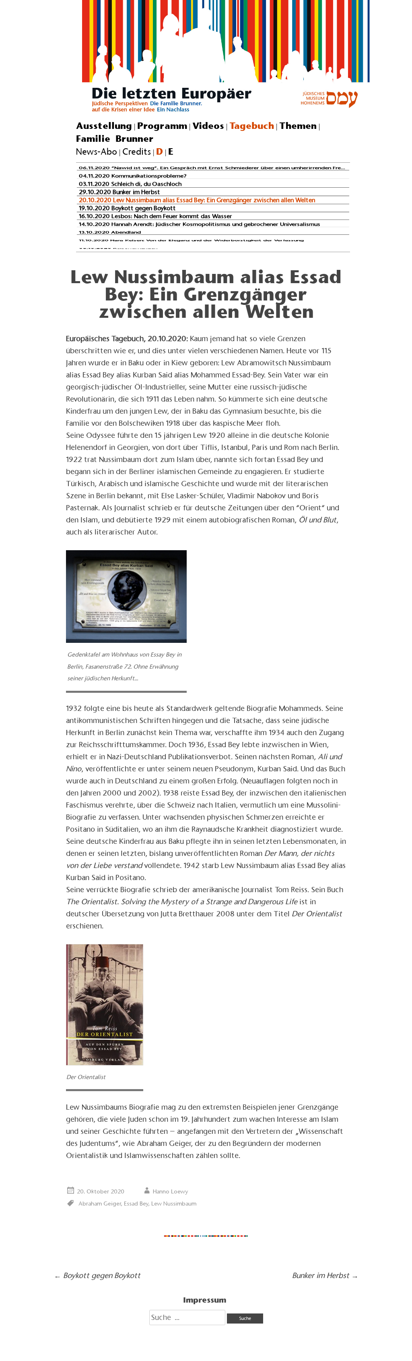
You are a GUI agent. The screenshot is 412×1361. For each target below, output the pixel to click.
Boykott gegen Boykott (97, 1275)
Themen (298, 125)
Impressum (204, 1300)
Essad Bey (136, 1203)
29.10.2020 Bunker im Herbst (119, 191)
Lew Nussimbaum (173, 1203)
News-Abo (96, 151)
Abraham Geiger (99, 1203)
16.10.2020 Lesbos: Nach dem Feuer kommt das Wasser (155, 216)
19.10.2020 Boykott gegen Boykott (127, 207)
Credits (136, 151)
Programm (162, 125)
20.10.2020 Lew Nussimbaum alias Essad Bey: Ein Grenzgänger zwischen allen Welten (197, 200)
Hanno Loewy (170, 1191)
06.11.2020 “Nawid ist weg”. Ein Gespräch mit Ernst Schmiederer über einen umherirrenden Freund (215, 168)
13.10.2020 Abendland (110, 232)
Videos (208, 125)
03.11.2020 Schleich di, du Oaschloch (130, 183)
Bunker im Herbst (325, 1275)
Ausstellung (104, 125)
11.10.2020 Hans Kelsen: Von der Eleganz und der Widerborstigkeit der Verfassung (191, 240)
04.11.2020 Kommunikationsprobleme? (133, 175)
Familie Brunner (115, 138)
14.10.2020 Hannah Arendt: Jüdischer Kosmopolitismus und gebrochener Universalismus (199, 224)
